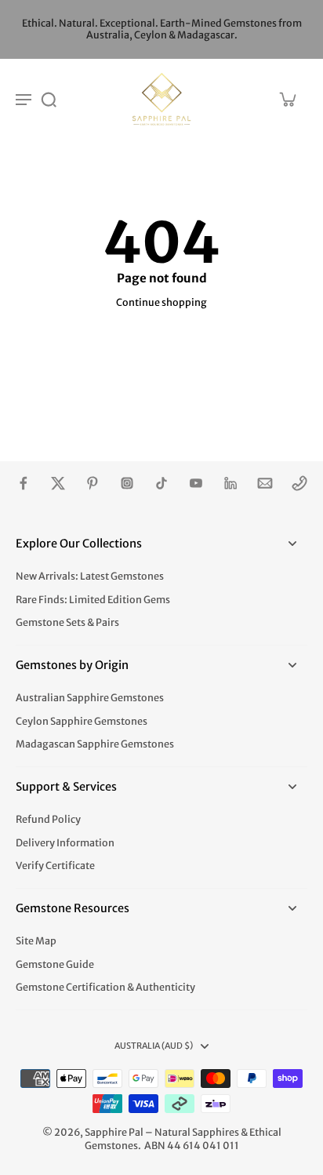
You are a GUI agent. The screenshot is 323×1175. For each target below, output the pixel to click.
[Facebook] (23, 483)
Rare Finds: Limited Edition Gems (93, 600)
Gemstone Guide (55, 964)
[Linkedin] (230, 483)
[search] (48, 99)
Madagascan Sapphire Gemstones (95, 744)
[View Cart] (287, 99)
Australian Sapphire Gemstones (90, 698)
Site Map (36, 941)
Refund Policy (48, 819)
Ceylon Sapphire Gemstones (81, 721)
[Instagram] (127, 483)
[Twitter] (58, 483)
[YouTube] (196, 483)
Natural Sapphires (196, 1132)
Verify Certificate (55, 865)
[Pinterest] (92, 483)
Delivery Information (65, 843)
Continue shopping (161, 302)
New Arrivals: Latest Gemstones (90, 576)
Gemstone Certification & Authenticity (105, 987)
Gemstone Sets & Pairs (67, 622)
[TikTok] (161, 483)
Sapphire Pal (114, 1132)
